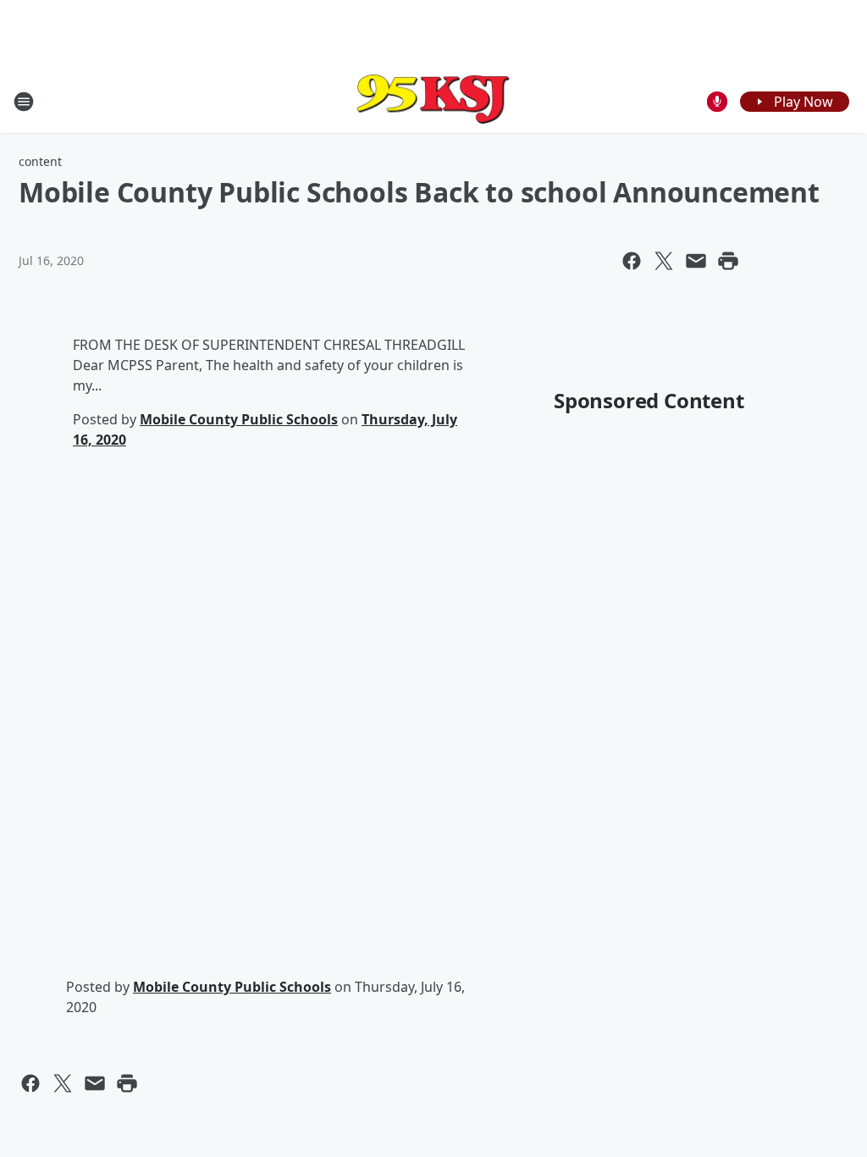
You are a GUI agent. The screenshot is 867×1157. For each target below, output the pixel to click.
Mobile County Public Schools (239, 419)
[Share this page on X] (664, 261)
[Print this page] (728, 261)
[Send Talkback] (717, 101)
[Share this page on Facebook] (631, 261)
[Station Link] (433, 101)
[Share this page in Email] (696, 261)
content (40, 161)
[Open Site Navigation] (24, 101)
